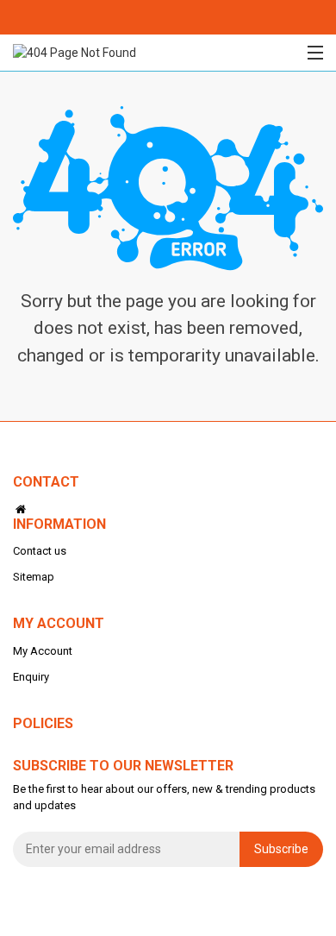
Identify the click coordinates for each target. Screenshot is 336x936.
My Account (42, 650)
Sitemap (33, 576)
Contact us (39, 550)
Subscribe (281, 849)
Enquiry (31, 676)
